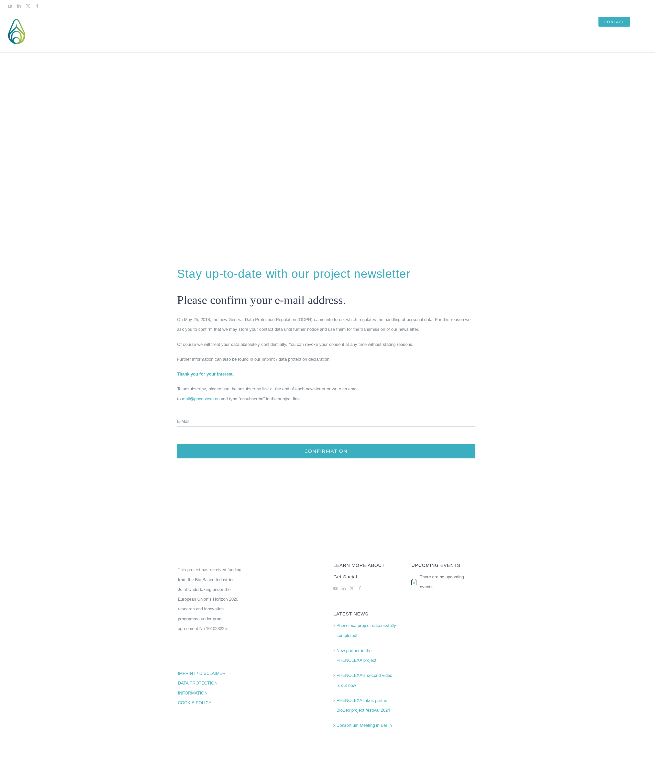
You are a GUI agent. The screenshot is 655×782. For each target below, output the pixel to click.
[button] (638, 21)
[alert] (444, 582)
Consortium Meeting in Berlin (364, 725)
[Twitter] (352, 588)
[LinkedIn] (344, 588)
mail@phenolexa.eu (201, 398)
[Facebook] (360, 588)
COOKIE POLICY (194, 702)
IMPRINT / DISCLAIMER (201, 673)
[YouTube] (335, 588)
